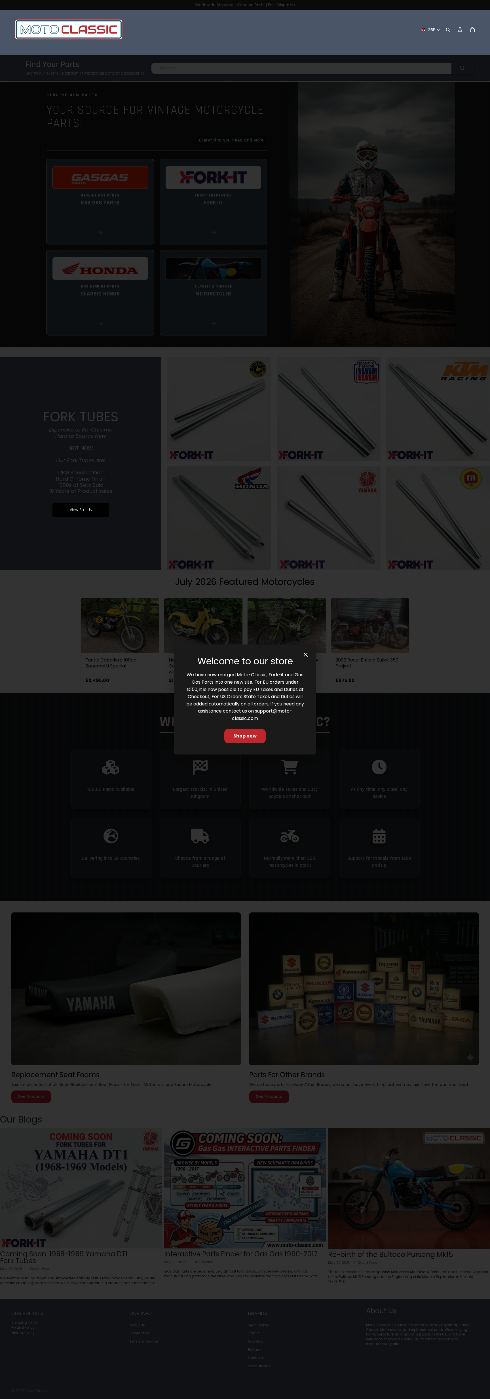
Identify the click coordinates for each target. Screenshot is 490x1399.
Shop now (245, 736)
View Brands (81, 510)
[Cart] (472, 30)
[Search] (448, 30)
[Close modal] (305, 654)
